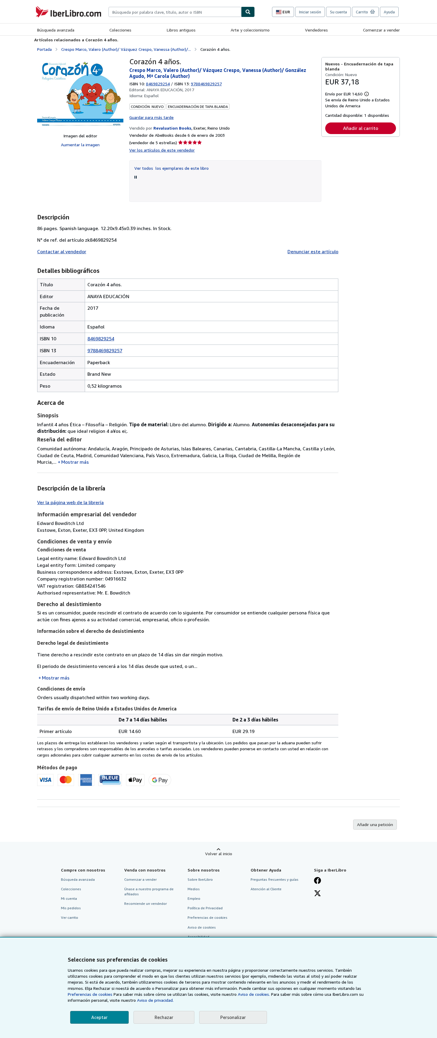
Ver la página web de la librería (70, 502)
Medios (194, 889)
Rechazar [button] (164, 1017)
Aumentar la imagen (80, 144)
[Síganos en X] (317, 893)
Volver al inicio (218, 853)
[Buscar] (247, 12)
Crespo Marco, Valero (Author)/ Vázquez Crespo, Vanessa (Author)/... (126, 49)
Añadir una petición (375, 824)
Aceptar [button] (99, 1017)
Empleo (194, 898)
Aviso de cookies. (254, 994)
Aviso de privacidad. (155, 1000)
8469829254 (158, 83)
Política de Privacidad (205, 908)
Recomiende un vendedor (145, 903)
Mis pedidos (71, 908)
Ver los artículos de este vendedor (162, 149)
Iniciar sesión (310, 12)
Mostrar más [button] (75, 462)
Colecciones (120, 29)
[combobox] (175, 12)
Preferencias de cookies (90, 994)
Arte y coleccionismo (250, 29)
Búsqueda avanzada (55, 29)
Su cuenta (338, 12)
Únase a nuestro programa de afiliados (149, 891)
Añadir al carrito (360, 128)
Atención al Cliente (266, 889)
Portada (44, 49)
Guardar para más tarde (151, 117)
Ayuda (389, 12)
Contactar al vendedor (61, 251)
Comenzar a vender (381, 29)
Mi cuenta (69, 898)
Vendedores (316, 29)
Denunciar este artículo (312, 251)
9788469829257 (104, 350)
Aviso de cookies (202, 927)
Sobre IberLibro (200, 879)
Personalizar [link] (233, 1017)
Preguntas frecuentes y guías (274, 879)
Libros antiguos (181, 29)
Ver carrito (69, 917)
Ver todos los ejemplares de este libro (171, 168)
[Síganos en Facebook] (317, 881)
